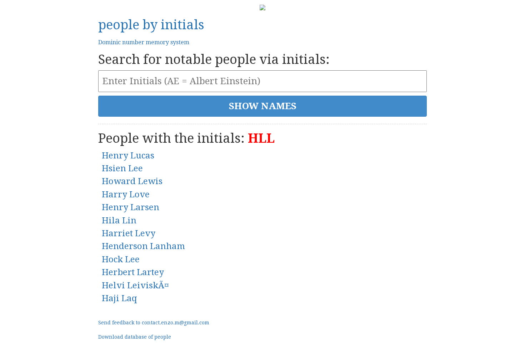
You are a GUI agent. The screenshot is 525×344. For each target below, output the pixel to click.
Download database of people (134, 337)
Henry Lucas (128, 156)
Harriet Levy (128, 233)
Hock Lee (121, 259)
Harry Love (126, 194)
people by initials (151, 24)
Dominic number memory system (143, 42)
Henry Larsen (130, 207)
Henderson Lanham (143, 246)
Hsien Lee (122, 168)
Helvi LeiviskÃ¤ (135, 285)
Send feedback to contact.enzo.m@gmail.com (153, 322)
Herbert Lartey (133, 272)
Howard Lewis (132, 181)
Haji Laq (119, 298)
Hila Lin (119, 221)
